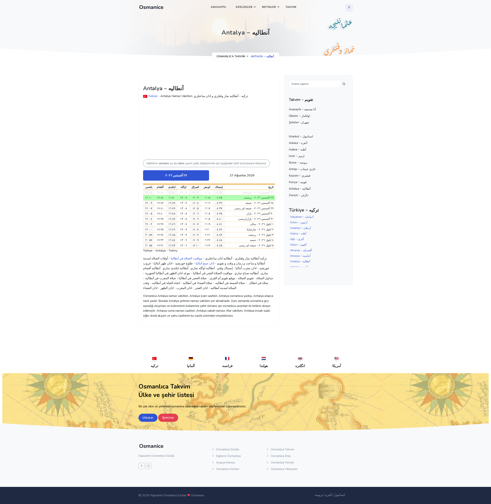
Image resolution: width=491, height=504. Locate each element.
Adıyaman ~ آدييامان (302, 217)
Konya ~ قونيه (297, 182)
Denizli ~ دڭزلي (299, 195)
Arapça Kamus (225, 462)
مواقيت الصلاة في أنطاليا (186, 258)
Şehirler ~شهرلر (299, 122)
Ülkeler (148, 418)
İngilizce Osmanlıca (228, 456)
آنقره (328, 495)
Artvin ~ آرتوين (298, 222)
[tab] (176, 175)
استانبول (339, 495)
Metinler (269, 7)
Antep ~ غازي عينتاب (302, 169)
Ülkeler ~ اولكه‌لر (299, 116)
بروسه (319, 495)
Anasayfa (218, 7)
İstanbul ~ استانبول (301, 136)
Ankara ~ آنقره (298, 143)
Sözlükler (244, 7)
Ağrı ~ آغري (297, 239)
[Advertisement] (202, 130)
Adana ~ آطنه (297, 149)
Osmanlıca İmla (280, 456)
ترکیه (154, 366)
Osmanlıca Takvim (231, 56)
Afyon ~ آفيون (298, 245)
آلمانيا (191, 366)
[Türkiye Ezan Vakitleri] (145, 96)
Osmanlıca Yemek (282, 462)
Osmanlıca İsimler (227, 469)
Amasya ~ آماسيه (300, 256)
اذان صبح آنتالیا (205, 263)
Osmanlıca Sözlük (227, 449)
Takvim (291, 7)
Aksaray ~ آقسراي (301, 250)
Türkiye (152, 96)
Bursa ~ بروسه (298, 162)
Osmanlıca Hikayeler (284, 469)
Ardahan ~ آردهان (300, 228)
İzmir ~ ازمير (296, 156)
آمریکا (336, 366)
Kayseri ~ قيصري (299, 176)
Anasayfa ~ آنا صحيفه (302, 109)
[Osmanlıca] (151, 7)
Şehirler (168, 418)
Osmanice (197, 495)
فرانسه (227, 366)
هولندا (264, 366)
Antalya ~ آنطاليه (300, 189)
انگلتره (300, 366)
